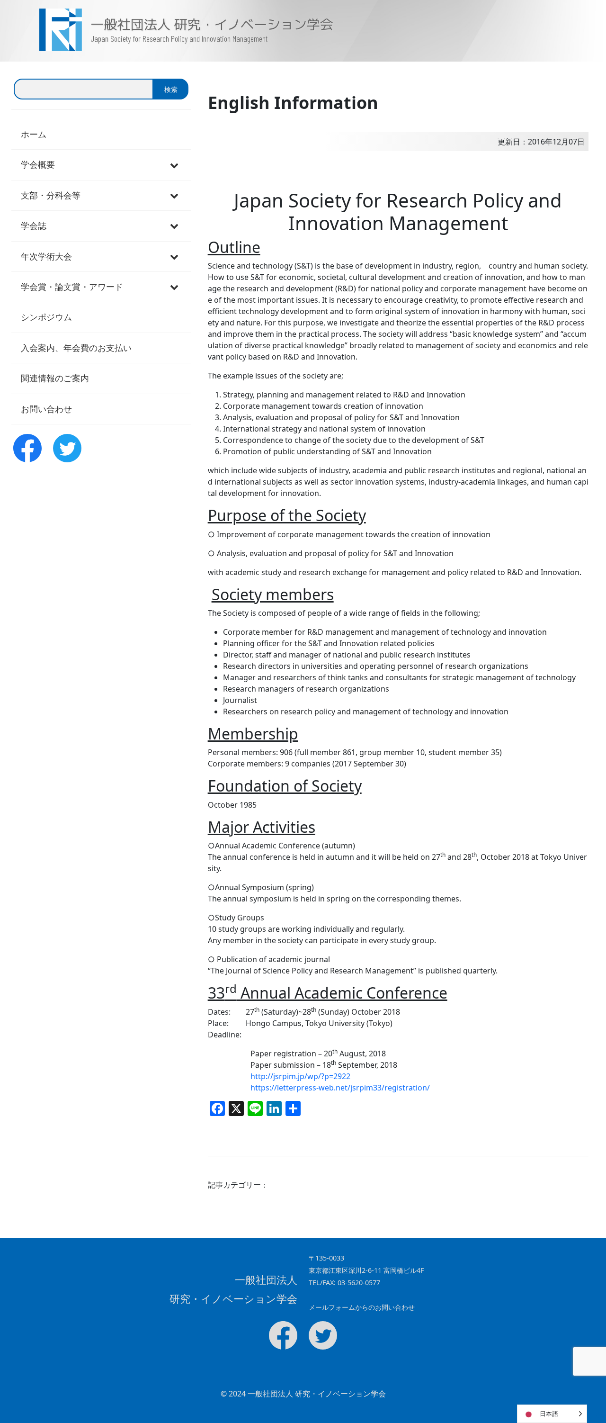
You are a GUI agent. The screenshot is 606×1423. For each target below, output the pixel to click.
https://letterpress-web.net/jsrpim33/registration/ (340, 1087)
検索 (171, 89)
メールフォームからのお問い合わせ (362, 1307)
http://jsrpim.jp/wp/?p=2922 (300, 1076)
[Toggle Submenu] (174, 165)
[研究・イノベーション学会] (45, 30)
